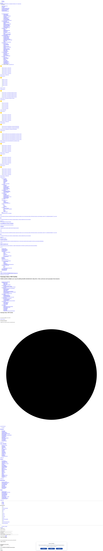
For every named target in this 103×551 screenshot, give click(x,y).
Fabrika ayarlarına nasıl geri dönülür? (8, 306)
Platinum (5, 182)
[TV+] (51, 512)
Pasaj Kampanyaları (4, 269)
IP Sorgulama (3, 486)
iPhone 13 (3, 471)
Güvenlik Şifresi (6, 308)
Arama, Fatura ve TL (4, 200)
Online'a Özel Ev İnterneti (7, 252)
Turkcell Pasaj (4, 460)
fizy (4, 205)
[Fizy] (51, 506)
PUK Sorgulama (4, 487)
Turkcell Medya (4, 435)
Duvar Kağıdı (5, 309)
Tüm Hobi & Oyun (6, 51)
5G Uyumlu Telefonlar (6, 19)
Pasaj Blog (3, 455)
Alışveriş (1, 459)
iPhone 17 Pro (4, 468)
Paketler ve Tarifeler (4, 445)
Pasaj (1, 3)
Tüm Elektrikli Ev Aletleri (7, 34)
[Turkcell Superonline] (51, 508)
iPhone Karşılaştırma (4, 466)
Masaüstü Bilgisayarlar (6, 22)
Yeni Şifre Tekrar (2, 533)
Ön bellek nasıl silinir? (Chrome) (8, 286)
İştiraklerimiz (3, 437)
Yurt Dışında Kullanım (6, 186)
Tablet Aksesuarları (6, 26)
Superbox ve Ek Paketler (7, 188)
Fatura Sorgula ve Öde (5, 483)
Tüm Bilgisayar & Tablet (7, 27)
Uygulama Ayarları (4, 297)
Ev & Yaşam (3, 56)
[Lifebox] (51, 513)
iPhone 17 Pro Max (4, 469)
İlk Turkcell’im (5, 180)
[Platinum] (51, 509)
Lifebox (5, 210)
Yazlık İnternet (4, 452)
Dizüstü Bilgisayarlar (6, 21)
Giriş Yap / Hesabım (4, 481)
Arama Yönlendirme (6, 302)
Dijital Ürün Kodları (6, 44)
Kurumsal (3, 1)
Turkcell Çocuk (4, 453)
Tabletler (5, 23)
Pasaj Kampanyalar (4, 461)
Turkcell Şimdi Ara (6, 202)
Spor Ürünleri (5, 57)
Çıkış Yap (1, 426)
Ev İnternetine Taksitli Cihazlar (7, 255)
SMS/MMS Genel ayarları (7, 295)
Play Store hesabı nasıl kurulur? (8, 298)
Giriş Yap (4, 541)
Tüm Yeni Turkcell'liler (6, 183)
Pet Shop (5, 59)
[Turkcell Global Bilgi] (51, 519)
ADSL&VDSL (5, 254)
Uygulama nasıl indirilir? (7, 299)
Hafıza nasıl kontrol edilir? (7, 307)
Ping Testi (3, 258)
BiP (4, 209)
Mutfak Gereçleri (6, 31)
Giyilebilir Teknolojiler (6, 17)
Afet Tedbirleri (4, 439)
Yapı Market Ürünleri (6, 61)
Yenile (6, 535)
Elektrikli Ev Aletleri (4, 28)
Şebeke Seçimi (5, 290)
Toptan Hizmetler (4, 436)
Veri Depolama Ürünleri (7, 25)
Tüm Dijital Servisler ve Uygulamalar (6, 213)
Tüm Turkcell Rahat (6, 192)
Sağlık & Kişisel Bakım (5, 35)
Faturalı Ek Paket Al (4, 10)
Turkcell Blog (3, 454)
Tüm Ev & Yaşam (6, 63)
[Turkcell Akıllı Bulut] (51, 523)
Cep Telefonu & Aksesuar (5, 13)
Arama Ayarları (4, 301)
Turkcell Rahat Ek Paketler (7, 191)
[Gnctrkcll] (51, 516)
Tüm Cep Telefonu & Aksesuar (8, 20)
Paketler (3, 3)
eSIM (2, 448)
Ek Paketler (5, 185)
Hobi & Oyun (3, 42)
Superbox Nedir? (4, 248)
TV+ (4, 204)
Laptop (3, 474)
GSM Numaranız (2, 531)
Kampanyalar (19, 3)
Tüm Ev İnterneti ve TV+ (5, 259)
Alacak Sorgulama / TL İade (5, 496)
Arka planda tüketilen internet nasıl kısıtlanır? (9, 300)
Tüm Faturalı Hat (6, 189)
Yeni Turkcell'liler (4, 178)
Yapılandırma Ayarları (4, 282)
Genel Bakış (3, 431)
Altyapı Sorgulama (4, 250)
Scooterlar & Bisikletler (6, 48)
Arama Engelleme (6, 303)
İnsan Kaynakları (4, 434)
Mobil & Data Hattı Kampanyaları (6, 260)
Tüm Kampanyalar (6, 256)
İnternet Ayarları (6, 283)
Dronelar (5, 47)
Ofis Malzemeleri (6, 62)
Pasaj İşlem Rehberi (4, 494)
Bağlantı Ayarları (4, 287)
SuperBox (3, 450)
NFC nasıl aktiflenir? (6, 292)
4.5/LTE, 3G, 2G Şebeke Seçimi (8, 293)
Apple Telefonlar (6, 14)
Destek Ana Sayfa (4, 491)
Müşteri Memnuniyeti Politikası (6, 433)
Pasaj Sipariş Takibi (4, 484)
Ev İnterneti (3, 449)
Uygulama (3, 207)
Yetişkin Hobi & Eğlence (7, 49)
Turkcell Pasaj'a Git (11, 64)
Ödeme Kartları (5, 50)
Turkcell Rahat (5, 263)
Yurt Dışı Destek (4, 497)
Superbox (5, 253)
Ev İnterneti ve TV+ (15, 3)
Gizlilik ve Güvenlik (4, 526)
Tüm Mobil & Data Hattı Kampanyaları (9, 264)
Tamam (1, 550)
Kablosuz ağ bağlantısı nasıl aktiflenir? (8, 291)
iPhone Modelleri (4, 465)
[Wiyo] (51, 520)
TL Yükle (3, 7)
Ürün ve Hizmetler (3, 443)
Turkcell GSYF (4, 438)
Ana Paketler (5, 193)
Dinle (6, 536)
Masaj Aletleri (5, 40)
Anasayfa (3, 427)
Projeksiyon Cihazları (6, 53)
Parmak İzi (5, 305)
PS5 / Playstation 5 (4, 476)
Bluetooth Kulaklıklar (4, 475)
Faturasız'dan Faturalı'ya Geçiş (7, 196)
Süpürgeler (5, 29)
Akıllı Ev (3, 477)
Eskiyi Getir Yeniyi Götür (5, 463)
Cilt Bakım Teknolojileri (7, 36)
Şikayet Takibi (4, 495)
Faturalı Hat (5, 179)
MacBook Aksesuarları (6, 24)
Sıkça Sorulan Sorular (4, 493)
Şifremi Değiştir (5, 537)
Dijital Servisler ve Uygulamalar (8, 3)
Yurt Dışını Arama (6, 187)
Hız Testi (3, 257)
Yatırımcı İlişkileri (4, 432)
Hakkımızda (3, 430)
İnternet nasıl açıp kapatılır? (7, 284)
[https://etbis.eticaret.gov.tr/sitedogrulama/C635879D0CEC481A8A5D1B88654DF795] (1, 527)
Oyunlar (5, 45)
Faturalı (4, 262)
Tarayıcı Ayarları (4, 285)
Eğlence (3, 203)
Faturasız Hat (5, 181)
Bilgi (2, 212)
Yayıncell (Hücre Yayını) (7, 296)
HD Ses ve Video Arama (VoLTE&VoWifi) (9, 288)
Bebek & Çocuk (6, 58)
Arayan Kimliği (6, 304)
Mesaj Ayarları (4, 294)
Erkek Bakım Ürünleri (6, 37)
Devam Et (4, 426)
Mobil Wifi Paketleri (6, 197)
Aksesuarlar (5, 16)
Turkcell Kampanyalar (5, 456)
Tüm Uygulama (6, 211)
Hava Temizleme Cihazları (7, 32)
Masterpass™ (3, 488)
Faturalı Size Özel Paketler (5, 9)
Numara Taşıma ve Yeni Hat (5, 482)
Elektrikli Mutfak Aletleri (7, 30)
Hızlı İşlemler (3, 4)
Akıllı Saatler (3, 472)
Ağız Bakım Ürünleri (6, 38)
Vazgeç (1, 537)
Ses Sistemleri (5, 54)
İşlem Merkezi (2, 480)
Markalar (3, 464)
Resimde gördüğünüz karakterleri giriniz (5, 534)
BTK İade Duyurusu (4, 498)
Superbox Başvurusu (4, 249)
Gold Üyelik (3, 485)
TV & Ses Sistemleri (4, 52)
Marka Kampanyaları (4, 268)
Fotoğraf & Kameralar (6, 46)
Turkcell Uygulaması (6, 208)
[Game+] (51, 517)
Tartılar (4, 41)
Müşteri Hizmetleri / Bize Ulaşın (6, 492)
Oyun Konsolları (6, 43)
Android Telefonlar (6, 15)
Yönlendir (5, 201)
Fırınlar (4, 33)
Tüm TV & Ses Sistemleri (7, 55)
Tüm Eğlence (5, 206)
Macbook (3, 473)
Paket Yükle (3, 6)
